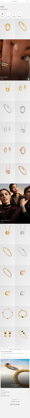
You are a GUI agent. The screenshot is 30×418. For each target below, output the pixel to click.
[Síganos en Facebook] (15, 401)
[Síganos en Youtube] (13, 401)
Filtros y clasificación (4, 9)
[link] (28, 1)
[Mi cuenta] (27, 1)
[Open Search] (2, 1)
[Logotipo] (15, 1)
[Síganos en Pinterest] (17, 401)
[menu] (1, 1)
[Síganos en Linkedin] (18, 401)
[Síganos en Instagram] (11, 401)
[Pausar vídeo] (28, 79)
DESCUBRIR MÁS (15, 386)
